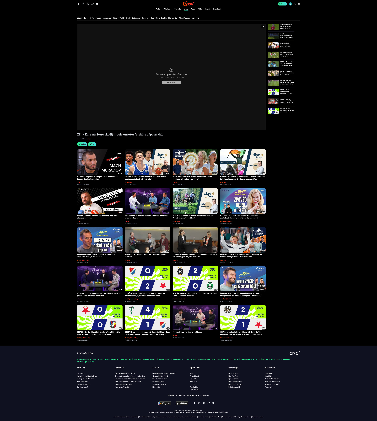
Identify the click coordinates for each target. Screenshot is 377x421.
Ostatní (207, 9)
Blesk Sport (217, 9)
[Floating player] (263, 26)
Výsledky (178, 9)
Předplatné (282, 4)
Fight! (79, 182)
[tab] (83, 18)
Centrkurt (175, 182)
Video (186, 9)
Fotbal (158, 9)
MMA (200, 9)
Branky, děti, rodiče (226, 221)
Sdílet (83, 144)
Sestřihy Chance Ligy (131, 299)
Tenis (193, 9)
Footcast (79, 299)
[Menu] (298, 4)
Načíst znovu (171, 82)
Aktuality (127, 260)
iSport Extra (128, 182)
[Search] (295, 4)
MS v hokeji (168, 9)
